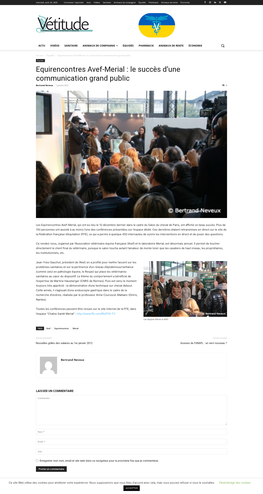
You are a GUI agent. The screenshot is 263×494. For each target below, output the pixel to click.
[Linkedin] (215, 3)
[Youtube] (225, 3)
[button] (222, 45)
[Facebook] (205, 3)
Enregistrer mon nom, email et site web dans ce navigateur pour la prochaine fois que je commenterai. (99, 460)
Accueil (39, 55)
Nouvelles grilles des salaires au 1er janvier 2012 (64, 343)
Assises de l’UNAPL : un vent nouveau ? (203, 343)
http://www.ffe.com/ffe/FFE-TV (96, 313)
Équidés (50, 55)
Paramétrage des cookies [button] (235, 482)
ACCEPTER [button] (132, 488)
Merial (76, 328)
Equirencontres (61, 328)
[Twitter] (220, 3)
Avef (48, 328)
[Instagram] (210, 3)
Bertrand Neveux (44, 85)
